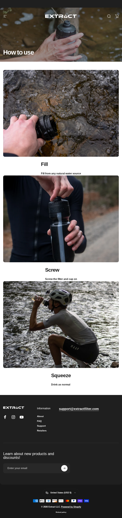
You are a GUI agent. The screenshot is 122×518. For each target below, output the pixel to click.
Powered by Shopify (71, 507)
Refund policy (61, 512)
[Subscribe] (64, 468)
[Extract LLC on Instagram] (13, 417)
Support (41, 426)
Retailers (42, 430)
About (40, 416)
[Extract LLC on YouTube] (22, 417)
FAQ (39, 421)
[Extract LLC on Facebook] (5, 417)
